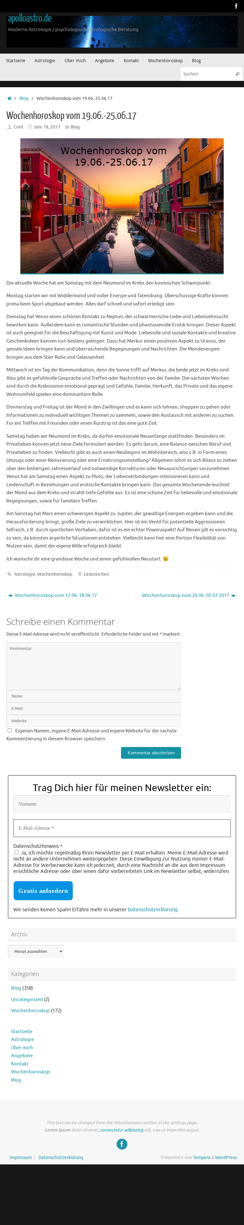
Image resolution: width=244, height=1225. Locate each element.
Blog (24, 98)
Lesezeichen (96, 574)
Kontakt (20, 1064)
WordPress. (226, 1157)
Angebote (22, 1056)
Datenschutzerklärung (153, 910)
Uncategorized (27, 1000)
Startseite (21, 1032)
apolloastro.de (29, 18)
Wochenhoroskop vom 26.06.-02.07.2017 (186, 596)
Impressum (21, 1157)
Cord (18, 127)
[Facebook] (236, 6)
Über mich (22, 1048)
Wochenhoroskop (54, 574)
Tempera (201, 1157)
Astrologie (24, 574)
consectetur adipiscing (121, 1130)
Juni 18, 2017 (47, 127)
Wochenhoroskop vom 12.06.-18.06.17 (55, 596)
